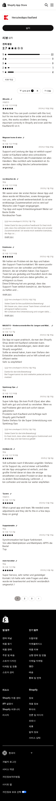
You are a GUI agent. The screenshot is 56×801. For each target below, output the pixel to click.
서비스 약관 (8, 769)
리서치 (5, 715)
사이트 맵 (7, 784)
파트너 (32, 720)
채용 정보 (33, 703)
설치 (28, 28)
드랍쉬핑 (33, 638)
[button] (37, 90)
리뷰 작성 (9, 79)
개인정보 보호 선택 (11, 792)
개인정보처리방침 (11, 776)
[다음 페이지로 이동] (39, 598)
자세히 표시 (9, 237)
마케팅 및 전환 (9, 666)
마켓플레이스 (35, 643)
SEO (31, 666)
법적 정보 (33, 732)
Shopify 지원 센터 (11, 698)
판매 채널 (7, 638)
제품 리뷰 (33, 649)
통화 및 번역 (35, 677)
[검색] (46, 5)
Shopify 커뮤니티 (11, 709)
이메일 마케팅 (36, 660)
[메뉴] (52, 5)
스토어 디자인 (9, 660)
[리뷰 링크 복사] (11, 99)
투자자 (32, 709)
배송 (31, 672)
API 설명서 (7, 703)
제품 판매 (7, 649)
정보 (31, 698)
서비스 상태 (34, 737)
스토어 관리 (8, 672)
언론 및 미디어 (36, 715)
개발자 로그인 (9, 761)
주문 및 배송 (8, 655)
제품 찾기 (7, 643)
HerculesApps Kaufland (24, 17)
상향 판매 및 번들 (37, 655)
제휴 (31, 726)
